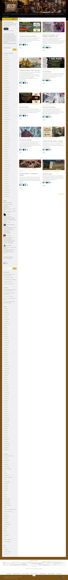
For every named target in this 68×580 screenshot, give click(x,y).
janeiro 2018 (6, 441)
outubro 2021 (6, 91)
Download (63, 562)
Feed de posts (6, 549)
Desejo (11, 296)
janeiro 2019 (6, 162)
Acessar (5, 547)
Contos (5, 479)
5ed (2, 562)
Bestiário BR (6, 464)
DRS (5, 492)
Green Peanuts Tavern (34, 573)
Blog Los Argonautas (25, 573)
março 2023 (6, 63)
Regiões (58, 171)
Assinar (6, 28)
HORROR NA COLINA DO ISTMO (8, 229)
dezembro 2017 (6, 190)
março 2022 (6, 80)
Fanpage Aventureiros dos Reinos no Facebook (34, 568)
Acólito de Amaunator (6, 206)
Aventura (13, 562)
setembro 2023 (6, 61)
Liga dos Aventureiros (7, 505)
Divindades (6, 485)
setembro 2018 (6, 170)
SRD (5, 537)
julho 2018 (5, 175)
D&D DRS (59, 562)
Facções (5, 496)
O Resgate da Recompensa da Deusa (27, 36)
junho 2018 (6, 177)
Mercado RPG (9, 573)
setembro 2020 (6, 119)
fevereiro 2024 (6, 59)
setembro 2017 (6, 196)
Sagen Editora (59, 573)
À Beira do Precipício (24, 107)
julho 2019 (5, 149)
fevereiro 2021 (6, 108)
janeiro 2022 (6, 85)
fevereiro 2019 (6, 160)
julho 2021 (5, 351)
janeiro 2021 (6, 110)
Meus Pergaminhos (43, 573)
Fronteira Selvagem (49, 563)
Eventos (5, 494)
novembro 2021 (6, 89)
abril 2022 (5, 78)
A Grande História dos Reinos (8, 455)
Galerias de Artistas (7, 500)
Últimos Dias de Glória (7, 539)
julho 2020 (5, 123)
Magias (5, 507)
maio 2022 (5, 76)
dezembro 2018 (6, 164)
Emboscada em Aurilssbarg (25, 140)
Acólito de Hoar (5, 207)
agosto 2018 (6, 426)
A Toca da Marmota (10, 562)
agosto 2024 (6, 57)
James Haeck (57, 563)
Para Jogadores (6, 515)
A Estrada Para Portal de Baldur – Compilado (53, 141)
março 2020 (6, 132)
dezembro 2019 (6, 138)
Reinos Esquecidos (43, 565)
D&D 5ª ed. (40, 562)
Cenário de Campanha (7, 468)
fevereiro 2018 (6, 185)
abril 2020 (5, 130)
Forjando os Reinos (7, 498)
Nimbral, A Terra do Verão (7, 216)
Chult (5, 470)
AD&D (4, 562)
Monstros (5, 513)
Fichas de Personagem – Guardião (8, 217)
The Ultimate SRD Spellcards (7, 239)
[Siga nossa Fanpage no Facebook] (12, 19)
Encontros (13, 563)
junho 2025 (6, 55)
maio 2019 (5, 153)
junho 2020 (6, 125)
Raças (5, 528)
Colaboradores (6, 475)
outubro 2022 (6, 321)
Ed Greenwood (8, 563)
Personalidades (6, 522)
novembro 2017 (6, 192)
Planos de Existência (7, 524)
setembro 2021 (6, 93)
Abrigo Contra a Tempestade (49, 107)
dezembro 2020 (6, 366)
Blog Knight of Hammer (17, 573)
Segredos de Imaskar (47, 174)
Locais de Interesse (62, 563)
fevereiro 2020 (6, 134)
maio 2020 (5, 381)
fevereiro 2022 (6, 336)
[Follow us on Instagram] (14, 19)
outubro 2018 (6, 168)
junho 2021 (6, 100)
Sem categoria (6, 535)
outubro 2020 (6, 117)
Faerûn (24, 563)
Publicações (35, 33)
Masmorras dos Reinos (7, 511)
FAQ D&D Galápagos (51, 573)
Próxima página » (61, 193)
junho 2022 (6, 74)
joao (5, 289)
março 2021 (6, 106)
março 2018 (6, 183)
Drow (65, 562)
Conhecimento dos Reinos (8, 477)
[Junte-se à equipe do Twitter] (15, 19)
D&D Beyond (49, 104)
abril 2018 (5, 181)
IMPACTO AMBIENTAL (7, 233)
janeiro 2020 (6, 136)
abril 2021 (5, 104)
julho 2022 (5, 72)
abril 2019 (5, 155)
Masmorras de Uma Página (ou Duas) (10, 509)
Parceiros (58, 69)
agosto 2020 (6, 121)
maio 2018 (5, 179)
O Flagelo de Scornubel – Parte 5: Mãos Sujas (29, 70)
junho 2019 (6, 151)
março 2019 (6, 411)
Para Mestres (30, 33)
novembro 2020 (6, 115)
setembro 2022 (6, 70)
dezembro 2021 (6, 87)
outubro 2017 (6, 194)
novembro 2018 (6, 166)
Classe (26, 562)
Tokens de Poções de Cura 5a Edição (9, 240)
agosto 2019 (6, 147)
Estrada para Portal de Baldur (18, 563)
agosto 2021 (6, 95)
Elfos (10, 563)
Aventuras (21, 33)
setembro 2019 (6, 145)
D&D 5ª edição (46, 562)
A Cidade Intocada (47, 71)
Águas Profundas (7, 460)
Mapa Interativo (5, 16)
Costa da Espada (26, 104)
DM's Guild (25, 33)
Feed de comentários (7, 551)
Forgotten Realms (37, 563)
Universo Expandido (7, 541)
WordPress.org (6, 553)
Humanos (52, 563)
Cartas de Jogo (6, 466)
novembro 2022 (6, 65)
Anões (6, 562)
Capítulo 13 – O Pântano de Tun (9, 283)
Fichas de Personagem (29, 563)
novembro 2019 (6, 140)
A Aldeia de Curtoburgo (6, 222)
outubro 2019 (6, 396)
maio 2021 (5, 102)
